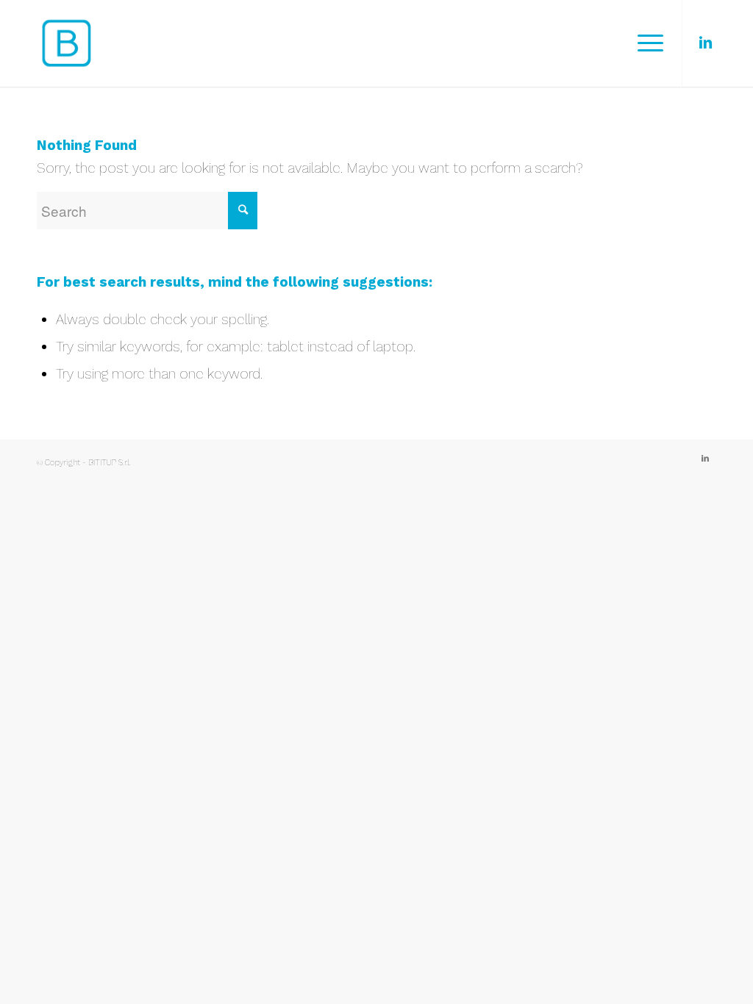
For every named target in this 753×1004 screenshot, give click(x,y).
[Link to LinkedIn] (705, 43)
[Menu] (645, 43)
